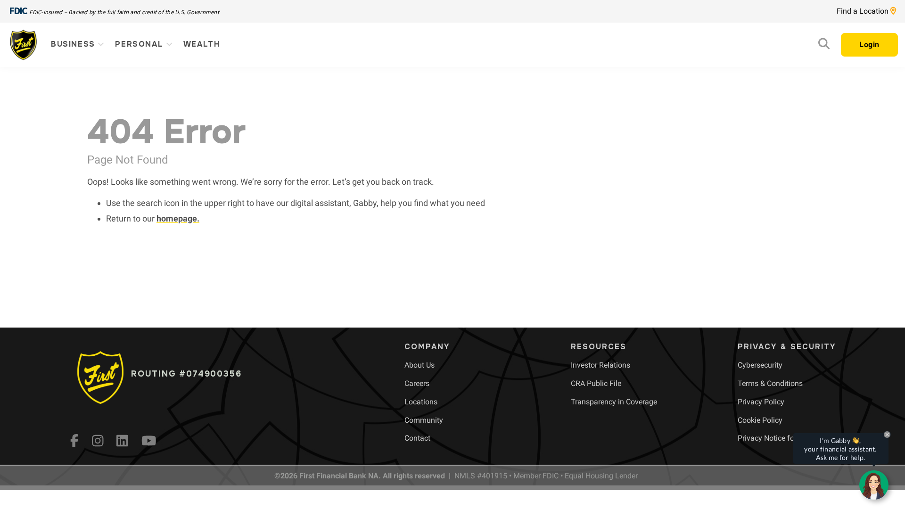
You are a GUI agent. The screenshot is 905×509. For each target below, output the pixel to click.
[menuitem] (419, 365)
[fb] (74, 440)
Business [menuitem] (74, 44)
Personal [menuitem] (140, 44)
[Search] (824, 46)
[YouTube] (149, 440)
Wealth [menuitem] (201, 44)
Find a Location (863, 11)
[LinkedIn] (122, 440)
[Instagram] (98, 440)
